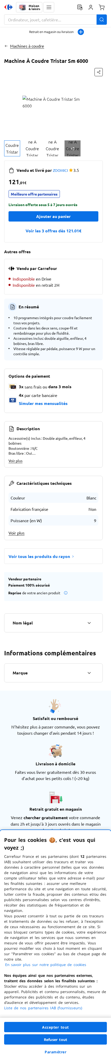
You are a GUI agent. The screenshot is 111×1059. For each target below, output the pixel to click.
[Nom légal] (89, 623)
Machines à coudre (27, 45)
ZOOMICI (60, 170)
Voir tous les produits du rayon (39, 556)
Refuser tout (55, 1039)
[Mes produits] (79, 7)
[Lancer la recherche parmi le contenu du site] (102, 19)
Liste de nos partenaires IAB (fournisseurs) (43, 1007)
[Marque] (89, 673)
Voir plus (15, 460)
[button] (48, 7)
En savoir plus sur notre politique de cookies (45, 964)
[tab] (12, 148)
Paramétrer (55, 1051)
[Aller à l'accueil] (8, 7)
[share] (98, 72)
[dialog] (55, 944)
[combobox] (55, 19)
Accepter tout (55, 1027)
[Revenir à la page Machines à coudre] (6, 46)
